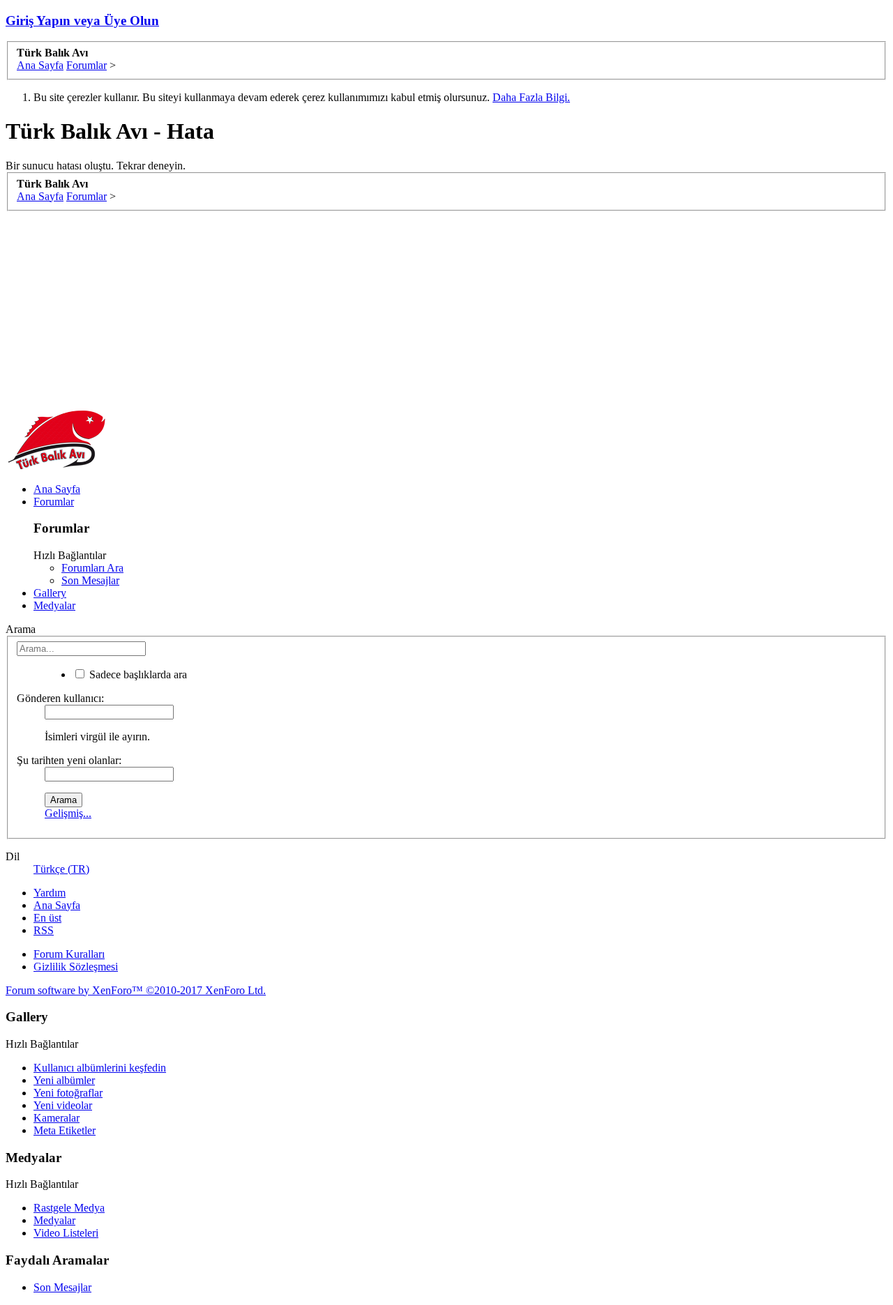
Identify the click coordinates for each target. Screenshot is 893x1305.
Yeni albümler (64, 1080)
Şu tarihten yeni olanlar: (69, 760)
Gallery (49, 593)
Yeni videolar (62, 1105)
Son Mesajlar (90, 580)
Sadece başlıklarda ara (137, 674)
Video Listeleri (65, 1233)
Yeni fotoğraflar (68, 1093)
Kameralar (56, 1118)
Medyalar (54, 605)
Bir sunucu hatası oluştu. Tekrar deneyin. (96, 165)
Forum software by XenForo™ (136, 990)
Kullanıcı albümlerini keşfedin (99, 1068)
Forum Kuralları (69, 954)
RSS (43, 930)
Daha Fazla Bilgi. (531, 97)
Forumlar (53, 502)
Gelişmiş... (68, 813)
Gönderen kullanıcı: (60, 698)
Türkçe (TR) (61, 869)
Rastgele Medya (69, 1208)
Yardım (49, 893)
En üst (47, 918)
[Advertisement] (424, 308)
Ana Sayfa (56, 489)
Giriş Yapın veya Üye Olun (82, 20)
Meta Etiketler (64, 1130)
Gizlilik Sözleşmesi (75, 966)
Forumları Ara (92, 568)
